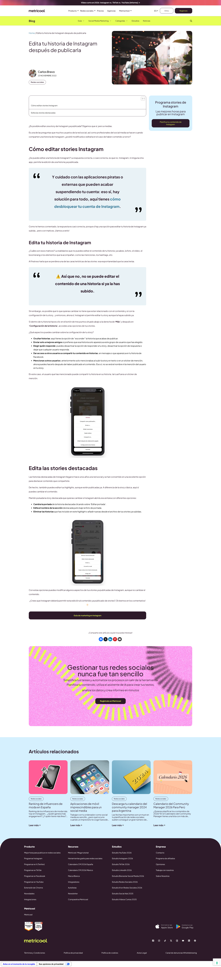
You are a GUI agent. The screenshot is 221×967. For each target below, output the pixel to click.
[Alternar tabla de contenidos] (142, 98)
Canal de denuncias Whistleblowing (181, 953)
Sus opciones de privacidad (51, 964)
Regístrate (184, 11)
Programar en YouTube (34, 882)
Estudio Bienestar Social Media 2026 (128, 876)
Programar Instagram (33, 858)
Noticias (146, 21)
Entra (167, 11)
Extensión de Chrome (33, 887)
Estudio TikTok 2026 (121, 864)
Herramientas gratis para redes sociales (85, 858)
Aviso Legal (142, 953)
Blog (32, 21)
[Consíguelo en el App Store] (165, 926)
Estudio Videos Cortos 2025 (124, 899)
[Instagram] (159, 940)
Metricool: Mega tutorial (78, 852)
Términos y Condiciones (34, 953)
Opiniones (160, 864)
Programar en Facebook (34, 876)
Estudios (135, 21)
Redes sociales (86, 11)
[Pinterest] (195, 940)
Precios (100, 11)
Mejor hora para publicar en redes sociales (42, 852)
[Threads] (177, 940)
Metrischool (124, 11)
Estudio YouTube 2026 (122, 852)
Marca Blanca (74, 876)
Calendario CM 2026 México (80, 870)
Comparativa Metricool (78, 899)
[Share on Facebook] (101, 639)
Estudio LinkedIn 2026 (122, 870)
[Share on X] (105, 639)
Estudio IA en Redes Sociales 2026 (127, 887)
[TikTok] (165, 940)
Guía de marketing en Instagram (87, 615)
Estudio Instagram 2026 (122, 858)
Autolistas (72, 887)
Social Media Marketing (98, 21)
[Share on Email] (120, 639)
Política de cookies (110, 953)
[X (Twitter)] (171, 940)
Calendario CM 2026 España (80, 864)
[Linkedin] (189, 940)
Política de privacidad (73, 953)
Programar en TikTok (33, 870)
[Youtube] (183, 940)
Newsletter (73, 893)
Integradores (73, 882)
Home (32, 33)
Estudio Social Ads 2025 (122, 893)
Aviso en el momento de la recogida (19, 964)
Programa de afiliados (165, 858)
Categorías (120, 21)
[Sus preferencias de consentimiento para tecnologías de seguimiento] (217, 963)
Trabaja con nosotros (165, 870)
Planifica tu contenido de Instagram (171, 123)
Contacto (160, 852)
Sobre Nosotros (162, 876)
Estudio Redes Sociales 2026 (125, 882)
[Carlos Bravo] (32, 73)
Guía (80, 21)
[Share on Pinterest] (115, 639)
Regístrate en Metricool (110, 701)
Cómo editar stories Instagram (44, 105)
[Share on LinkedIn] (110, 639)
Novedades (29, 893)
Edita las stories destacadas (43, 113)
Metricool (28, 914)
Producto (72, 11)
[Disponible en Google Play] (186, 926)
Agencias (111, 11)
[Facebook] (153, 940)
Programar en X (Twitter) (34, 864)
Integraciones (30, 899)
